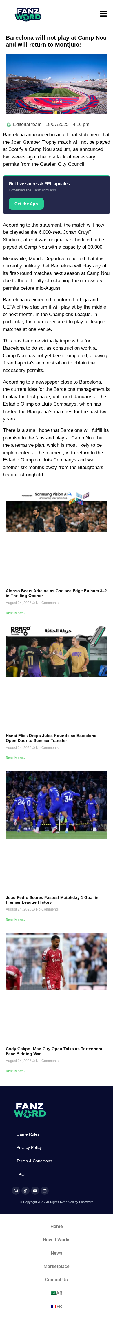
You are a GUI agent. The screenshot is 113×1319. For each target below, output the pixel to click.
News (56, 1253)
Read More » (15, 613)
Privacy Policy (29, 1147)
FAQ (21, 1174)
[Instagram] (16, 1191)
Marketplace (56, 1266)
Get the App (26, 203)
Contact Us (56, 1279)
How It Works (56, 1240)
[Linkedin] (45, 1191)
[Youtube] (35, 1191)
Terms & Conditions (34, 1161)
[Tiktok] (25, 1191)
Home (56, 1226)
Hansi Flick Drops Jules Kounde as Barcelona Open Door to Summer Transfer (51, 738)
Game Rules (28, 1134)
